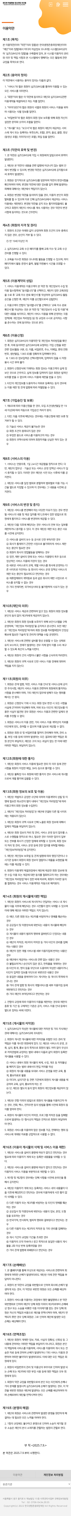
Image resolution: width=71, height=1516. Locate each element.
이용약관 (17, 1474)
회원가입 (58, 4)
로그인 (51, 4)
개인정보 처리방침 (53, 1474)
